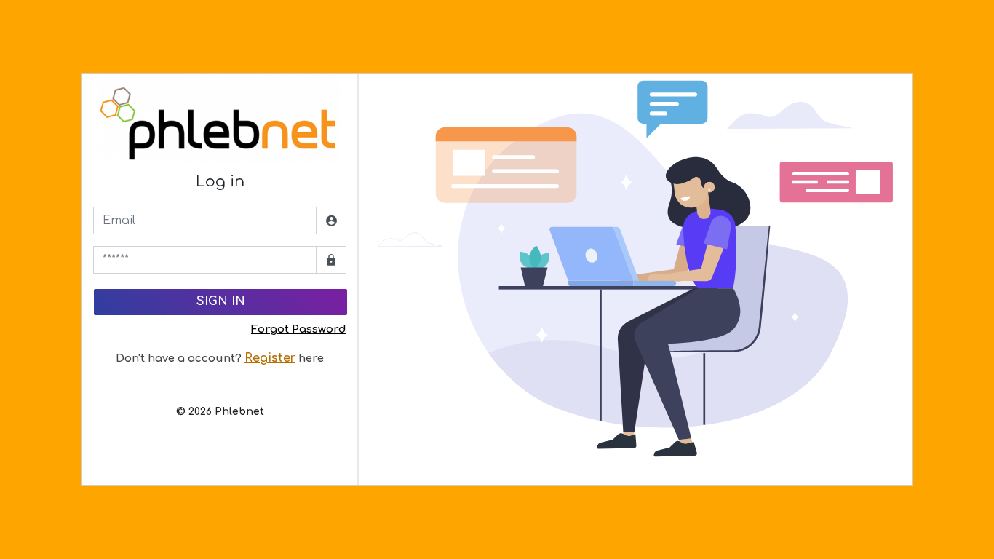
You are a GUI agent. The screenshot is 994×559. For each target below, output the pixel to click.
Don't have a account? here (220, 358)
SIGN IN (220, 301)
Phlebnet (239, 411)
